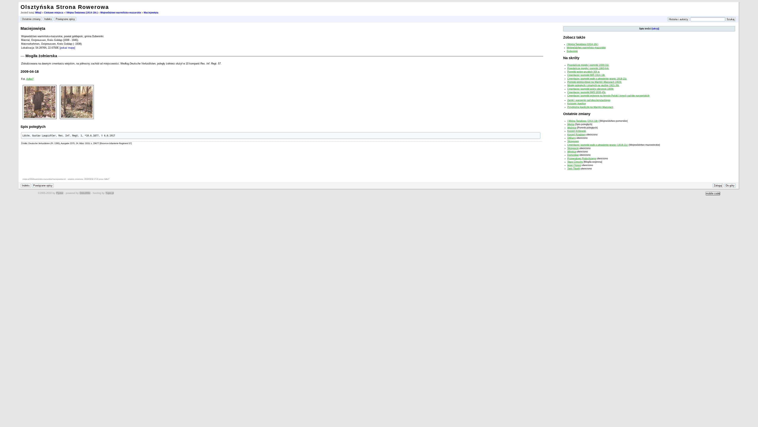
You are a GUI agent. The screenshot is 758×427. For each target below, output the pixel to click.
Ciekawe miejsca (53, 12)
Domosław (573, 155)
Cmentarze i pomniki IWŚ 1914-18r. (586, 75)
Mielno (571, 124)
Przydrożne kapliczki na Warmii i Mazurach (590, 107)
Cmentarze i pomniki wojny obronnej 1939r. (590, 89)
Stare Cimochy (575, 162)
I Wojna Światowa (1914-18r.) (82, 12)
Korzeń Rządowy (576, 134)
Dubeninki (572, 51)
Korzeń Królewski (576, 131)
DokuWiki (85, 193)
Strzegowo (573, 141)
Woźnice (572, 128)
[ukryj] (655, 28)
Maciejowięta (151, 12)
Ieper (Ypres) (574, 165)
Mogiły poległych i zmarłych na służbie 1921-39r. (593, 85)
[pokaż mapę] (67, 47)
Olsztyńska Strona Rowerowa (65, 7)
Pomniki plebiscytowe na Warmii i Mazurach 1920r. (594, 82)
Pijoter (59, 193)
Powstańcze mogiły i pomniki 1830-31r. (588, 65)
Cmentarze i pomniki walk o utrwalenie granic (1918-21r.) (598, 145)
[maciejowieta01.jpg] (39, 101)
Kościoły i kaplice (576, 103)
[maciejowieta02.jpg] (76, 101)
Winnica (571, 151)
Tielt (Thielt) (573, 168)
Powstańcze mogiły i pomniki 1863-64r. (588, 68)
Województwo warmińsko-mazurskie (120, 12)
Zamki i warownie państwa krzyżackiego (588, 100)
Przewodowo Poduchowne (581, 158)
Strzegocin (573, 148)
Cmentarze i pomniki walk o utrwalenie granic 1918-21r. (597, 78)
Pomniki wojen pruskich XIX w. (583, 72)
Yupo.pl (109, 193)
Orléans (571, 138)
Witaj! (38, 12)
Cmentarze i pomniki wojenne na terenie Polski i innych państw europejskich (608, 95)
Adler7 (30, 78)
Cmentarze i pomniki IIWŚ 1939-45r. (586, 92)
